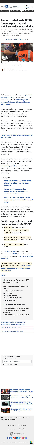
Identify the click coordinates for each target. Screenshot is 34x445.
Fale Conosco (22, 425)
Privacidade (22, 429)
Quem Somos (12, 425)
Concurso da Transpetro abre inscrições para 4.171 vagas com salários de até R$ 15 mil (16, 191)
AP (11, 11)
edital (15, 254)
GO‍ (29, 11)
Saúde (16, 295)
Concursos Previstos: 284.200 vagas (12, 331)
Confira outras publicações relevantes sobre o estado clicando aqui (15, 268)
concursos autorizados (7, 322)
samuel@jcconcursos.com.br (12, 69)
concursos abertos (20, 322)
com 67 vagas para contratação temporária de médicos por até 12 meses (16, 102)
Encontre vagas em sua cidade (9, 358)
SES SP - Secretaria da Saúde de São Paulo (16, 286)
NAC (2, 11)
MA (32, 11)
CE (20, 11)
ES (25, 11)
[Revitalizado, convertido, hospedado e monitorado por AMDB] (31, 442)
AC (5, 11)
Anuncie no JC (12, 429)
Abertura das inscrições (16, 308)
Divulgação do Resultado (16, 315)
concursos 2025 (5, 324)
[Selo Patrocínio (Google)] (27, 6)
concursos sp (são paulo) (18, 324)
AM (14, 11)
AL (8, 11)
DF (23, 11)
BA (17, 11)
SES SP (3, 275)
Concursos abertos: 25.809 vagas (11, 327)
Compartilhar (17, 66)
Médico (10, 293)
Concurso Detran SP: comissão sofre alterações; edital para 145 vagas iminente (17, 183)
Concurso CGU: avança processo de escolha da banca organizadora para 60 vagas (18, 199)
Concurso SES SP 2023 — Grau (16, 39)
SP (16, 300)
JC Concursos (10, 251)
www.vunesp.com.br (8, 166)
